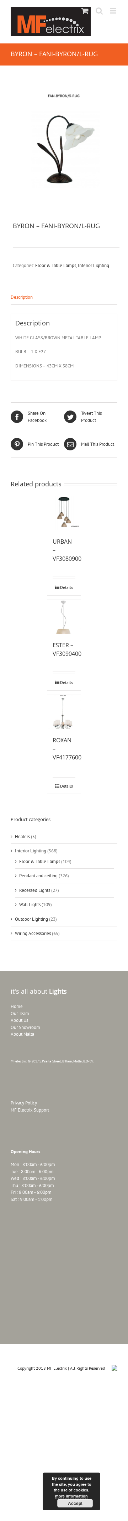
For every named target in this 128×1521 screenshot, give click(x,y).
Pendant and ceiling (38, 876)
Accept (75, 1503)
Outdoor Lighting (31, 919)
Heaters (22, 836)
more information (71, 1496)
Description (22, 297)
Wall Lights (30, 904)
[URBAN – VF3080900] (64, 513)
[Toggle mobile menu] (113, 11)
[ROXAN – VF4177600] (64, 712)
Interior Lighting (93, 265)
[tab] (64, 297)
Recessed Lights (34, 890)
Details (66, 587)
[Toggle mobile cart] (85, 11)
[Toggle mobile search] (99, 11)
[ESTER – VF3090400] (64, 617)
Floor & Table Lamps (55, 265)
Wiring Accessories (33, 933)
